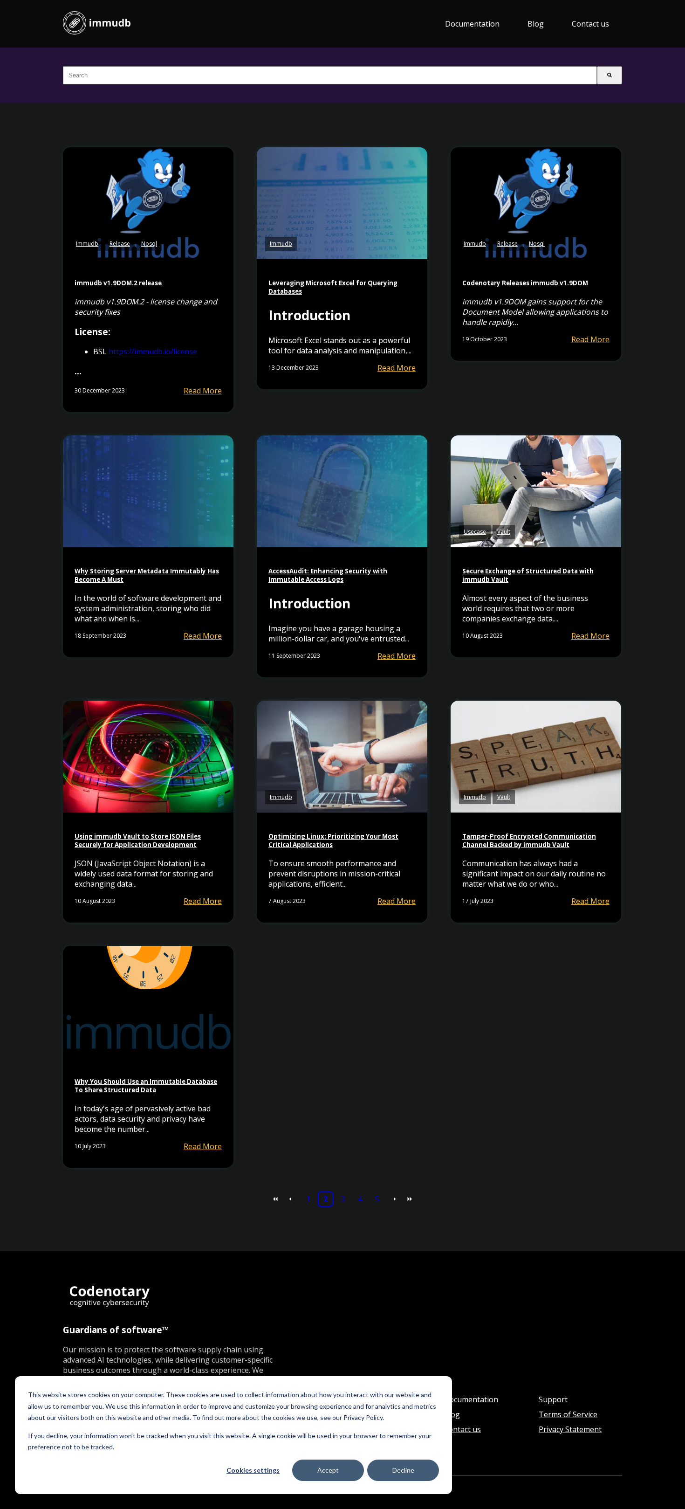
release (120, 244)
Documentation (472, 24)
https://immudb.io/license (153, 351)
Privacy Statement (570, 1429)
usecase (475, 532)
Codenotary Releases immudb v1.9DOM (525, 283)
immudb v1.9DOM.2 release (118, 283)
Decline (403, 1470)
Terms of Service (568, 1414)
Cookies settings (253, 1470)
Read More (203, 391)
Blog (535, 24)
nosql (149, 244)
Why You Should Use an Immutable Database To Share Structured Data (146, 1085)
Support (553, 1399)
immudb (87, 244)
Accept (328, 1470)
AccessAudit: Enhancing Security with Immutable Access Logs (327, 575)
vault (503, 532)
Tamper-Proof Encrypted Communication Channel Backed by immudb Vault (529, 840)
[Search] (609, 75)
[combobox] (330, 75)
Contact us (590, 24)
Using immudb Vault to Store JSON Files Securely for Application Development (138, 840)
